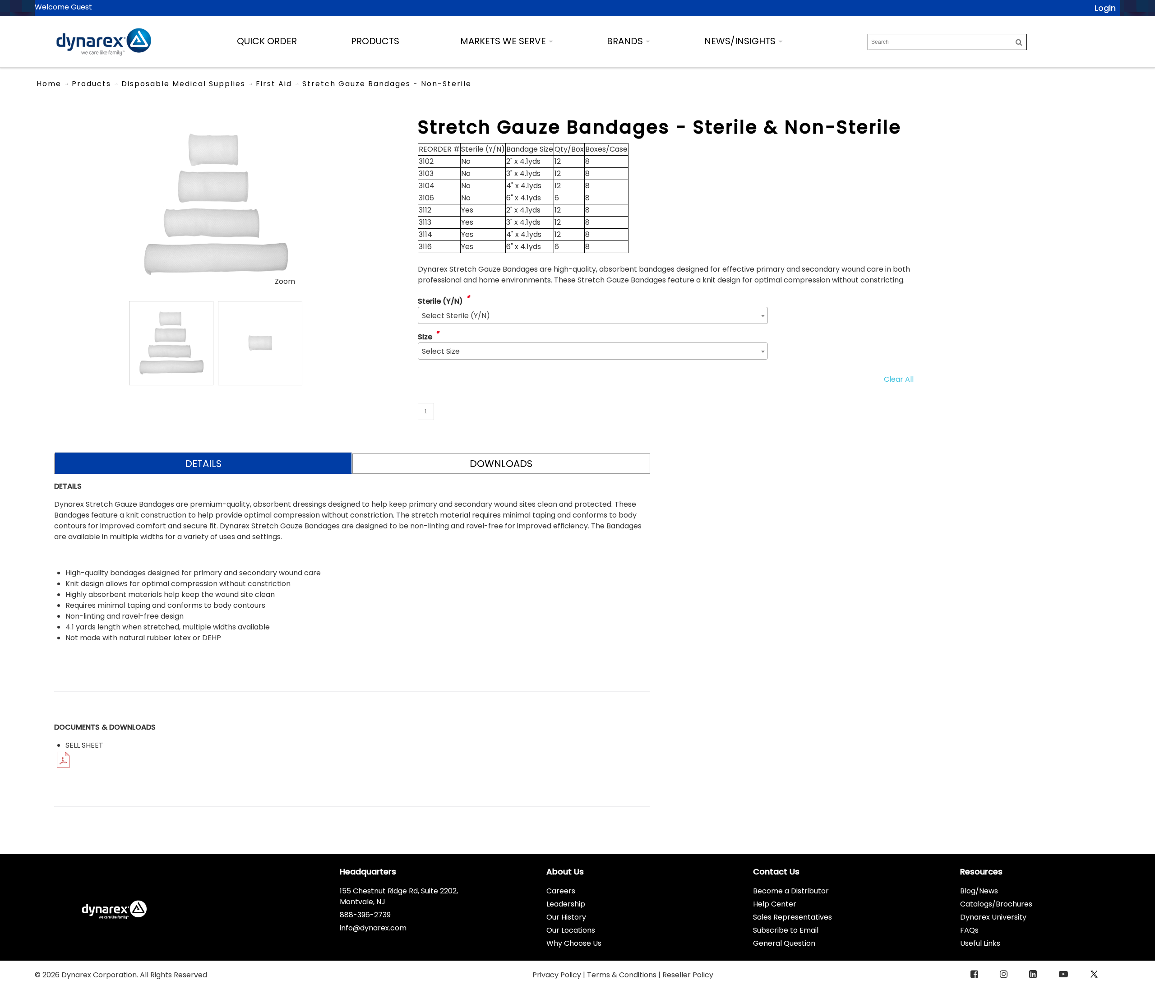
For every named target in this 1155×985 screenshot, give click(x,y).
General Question (784, 943)
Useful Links (980, 943)
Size (425, 337)
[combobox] (593, 315)
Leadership (565, 904)
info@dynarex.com (373, 928)
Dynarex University (993, 917)
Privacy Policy (557, 975)
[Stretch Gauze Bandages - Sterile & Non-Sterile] (215, 121)
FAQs (969, 930)
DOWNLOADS (501, 463)
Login (1105, 8)
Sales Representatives (792, 917)
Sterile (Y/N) (440, 301)
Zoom (285, 281)
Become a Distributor (791, 891)
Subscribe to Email (785, 930)
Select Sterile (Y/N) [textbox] (456, 315)
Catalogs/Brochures (996, 904)
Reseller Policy (687, 975)
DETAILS (203, 463)
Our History (566, 917)
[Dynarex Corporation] (103, 41)
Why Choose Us (573, 943)
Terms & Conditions (622, 975)
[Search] (1019, 42)
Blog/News (979, 891)
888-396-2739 (365, 915)
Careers (560, 891)
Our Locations (570, 930)
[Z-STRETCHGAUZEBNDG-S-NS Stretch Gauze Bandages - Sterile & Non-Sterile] (171, 343)
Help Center (774, 904)
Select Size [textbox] (441, 351)
